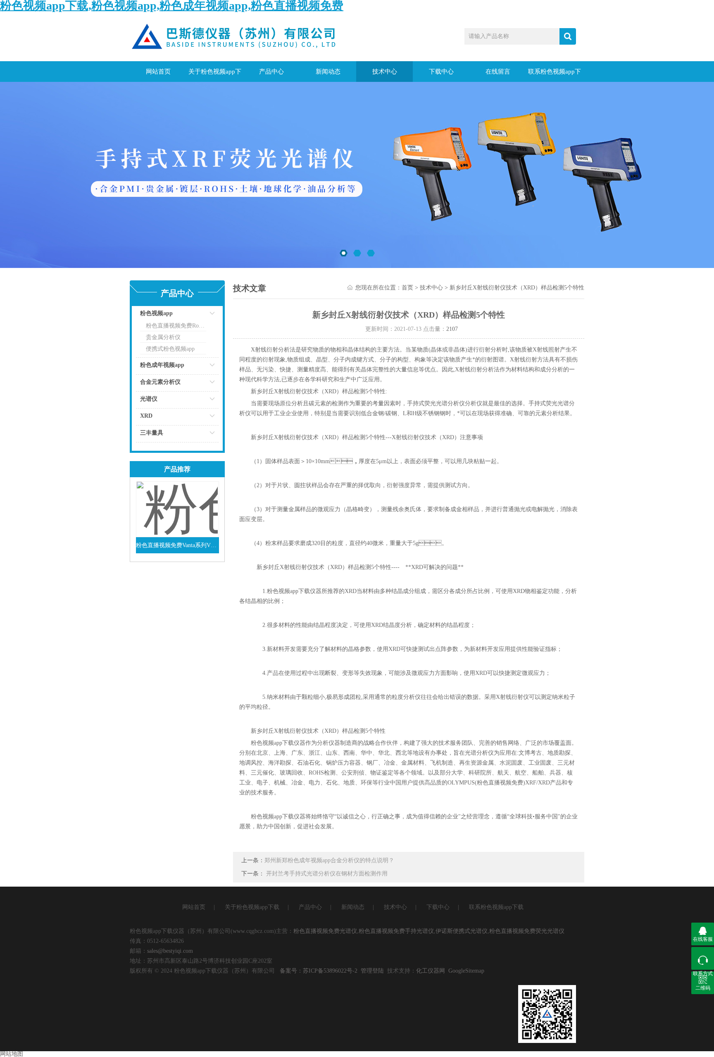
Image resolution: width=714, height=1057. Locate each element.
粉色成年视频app (162, 365)
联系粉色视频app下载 (554, 75)
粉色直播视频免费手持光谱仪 (396, 931)
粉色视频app (156, 313)
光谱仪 (148, 399)
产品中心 (271, 71)
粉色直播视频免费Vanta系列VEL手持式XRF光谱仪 (177, 545)
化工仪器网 (430, 971)
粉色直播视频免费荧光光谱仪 (526, 931)
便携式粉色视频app (170, 349)
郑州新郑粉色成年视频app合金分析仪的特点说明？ (329, 860)
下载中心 (441, 71)
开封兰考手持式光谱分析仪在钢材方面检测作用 (327, 873)
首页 (407, 288)
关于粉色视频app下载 (214, 75)
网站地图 (11, 1054)
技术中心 (384, 71)
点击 (202, 315)
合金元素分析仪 (160, 382)
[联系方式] (702, 958)
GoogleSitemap (466, 971)
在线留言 (498, 71)
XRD (146, 416)
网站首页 (158, 71)
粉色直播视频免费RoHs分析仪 (176, 326)
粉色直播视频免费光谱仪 (325, 931)
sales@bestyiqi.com (170, 951)
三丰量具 (151, 433)
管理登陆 (372, 971)
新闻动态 (328, 71)
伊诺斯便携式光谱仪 (462, 931)
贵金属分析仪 (163, 337)
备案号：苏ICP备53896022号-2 (318, 971)
